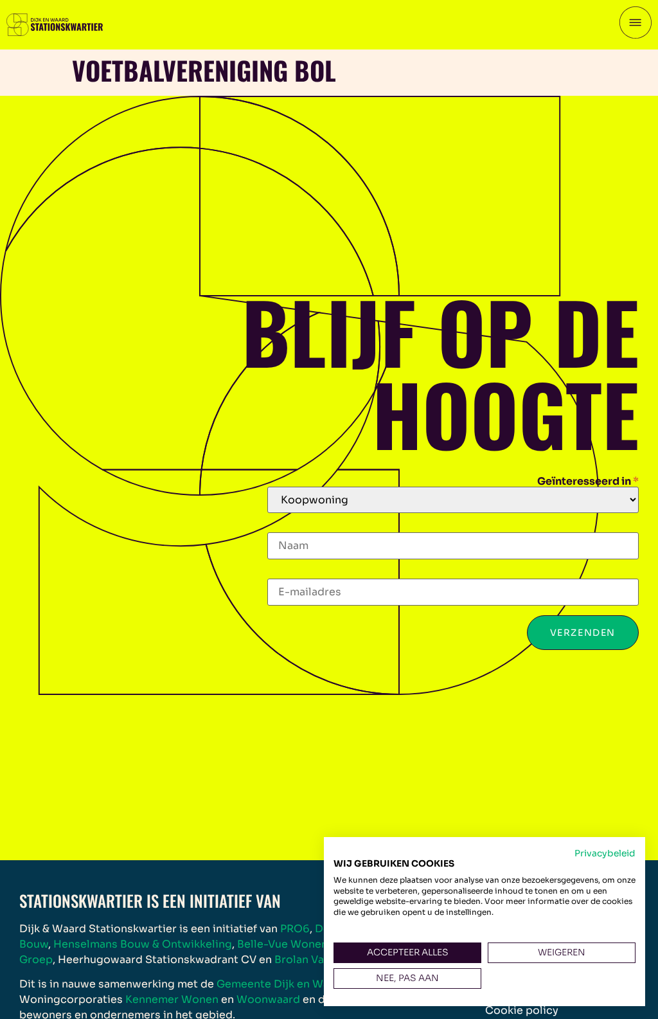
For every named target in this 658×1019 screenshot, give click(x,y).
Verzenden (583, 632)
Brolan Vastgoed (318, 959)
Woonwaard (268, 999)
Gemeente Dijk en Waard (281, 984)
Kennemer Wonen (171, 999)
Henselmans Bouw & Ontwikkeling (142, 944)
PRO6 (295, 928)
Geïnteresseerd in (588, 481)
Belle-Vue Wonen (282, 944)
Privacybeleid (605, 853)
